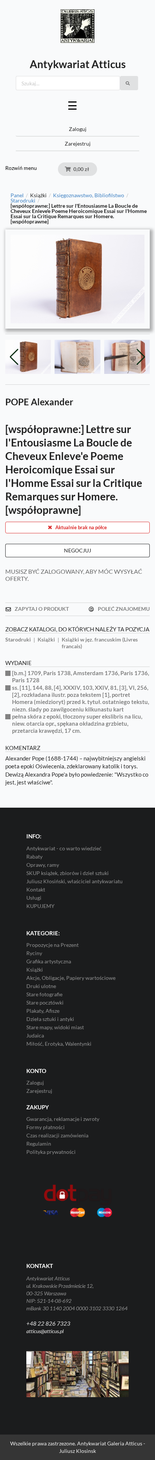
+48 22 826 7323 (48, 1323)
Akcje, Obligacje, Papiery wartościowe (70, 978)
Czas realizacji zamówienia (57, 1135)
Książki (34, 969)
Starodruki (23, 200)
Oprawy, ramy (42, 865)
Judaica (35, 1035)
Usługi (33, 897)
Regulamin (38, 1143)
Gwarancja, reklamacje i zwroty (62, 1119)
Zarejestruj (78, 143)
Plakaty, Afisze (42, 1011)
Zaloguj (78, 129)
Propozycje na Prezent (52, 945)
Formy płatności (45, 1127)
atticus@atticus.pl (45, 1331)
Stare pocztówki (45, 1002)
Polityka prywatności (51, 1152)
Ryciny (34, 953)
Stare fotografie (44, 994)
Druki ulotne (41, 986)
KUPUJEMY (40, 906)
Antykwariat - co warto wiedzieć (64, 848)
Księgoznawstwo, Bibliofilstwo (88, 195)
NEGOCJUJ (77, 550)
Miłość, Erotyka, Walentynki (58, 1043)
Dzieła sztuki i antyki (50, 1019)
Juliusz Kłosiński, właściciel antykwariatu (74, 881)
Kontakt (35, 889)
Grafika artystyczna (48, 961)
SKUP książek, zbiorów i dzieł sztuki (67, 873)
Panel (17, 195)
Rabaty (34, 856)
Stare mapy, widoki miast (55, 1027)
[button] (141, 357)
